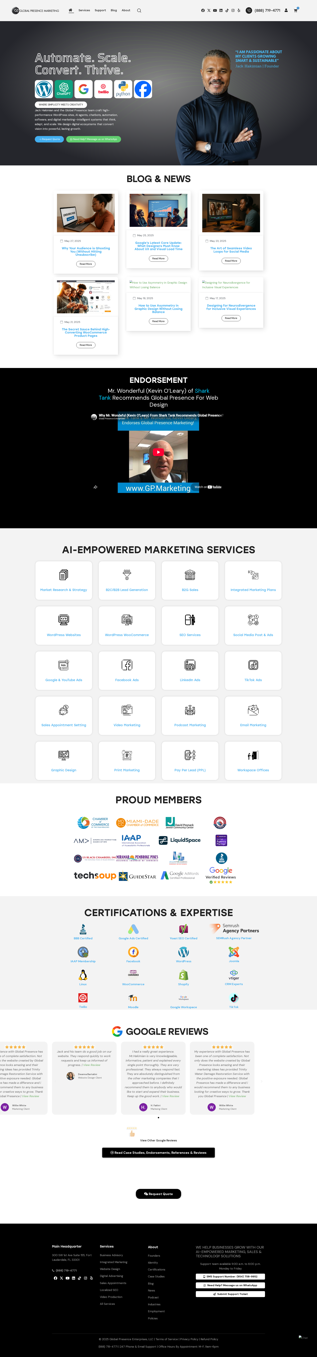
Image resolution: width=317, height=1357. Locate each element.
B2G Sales (190, 590)
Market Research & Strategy (63, 590)
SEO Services (190, 635)
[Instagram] (232, 10)
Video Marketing (127, 725)
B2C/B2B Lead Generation (127, 590)
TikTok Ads (253, 680)
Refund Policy (209, 1339)
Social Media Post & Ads (253, 635)
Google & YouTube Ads (63, 680)
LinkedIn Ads (190, 680)
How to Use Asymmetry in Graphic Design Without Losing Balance (158, 309)
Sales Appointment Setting (63, 725)
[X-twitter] (208, 10)
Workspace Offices (253, 770)
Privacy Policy (189, 1339)
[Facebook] (203, 10)
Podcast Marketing (190, 725)
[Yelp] (238, 10)
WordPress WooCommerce (127, 635)
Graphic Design (63, 770)
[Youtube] (215, 10)
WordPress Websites (64, 635)
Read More (86, 264)
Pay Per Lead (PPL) (190, 770)
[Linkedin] (221, 10)
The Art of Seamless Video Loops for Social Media (231, 250)
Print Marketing (127, 770)
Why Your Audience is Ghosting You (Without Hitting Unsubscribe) (86, 251)
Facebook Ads (127, 680)
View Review (30, 1096)
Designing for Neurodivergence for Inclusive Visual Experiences (231, 307)
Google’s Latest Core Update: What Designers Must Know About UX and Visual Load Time (159, 246)
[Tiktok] (226, 10)
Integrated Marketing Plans (253, 590)
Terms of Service (167, 1339)
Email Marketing (253, 725)
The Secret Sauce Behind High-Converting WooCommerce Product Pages (86, 332)
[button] (61, 105)
